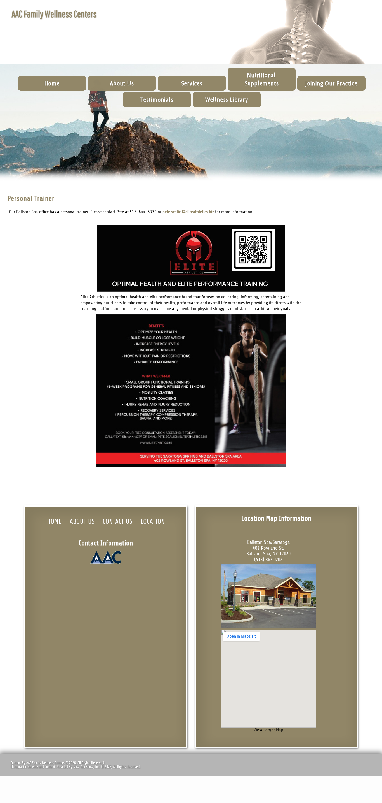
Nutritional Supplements (262, 79)
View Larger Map (268, 729)
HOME (54, 521)
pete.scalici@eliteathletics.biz (188, 211)
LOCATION (152, 521)
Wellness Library (226, 99)
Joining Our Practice (331, 83)
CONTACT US (117, 521)
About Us (122, 83)
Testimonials (156, 99)
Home (52, 83)
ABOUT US (82, 521)
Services (191, 83)
